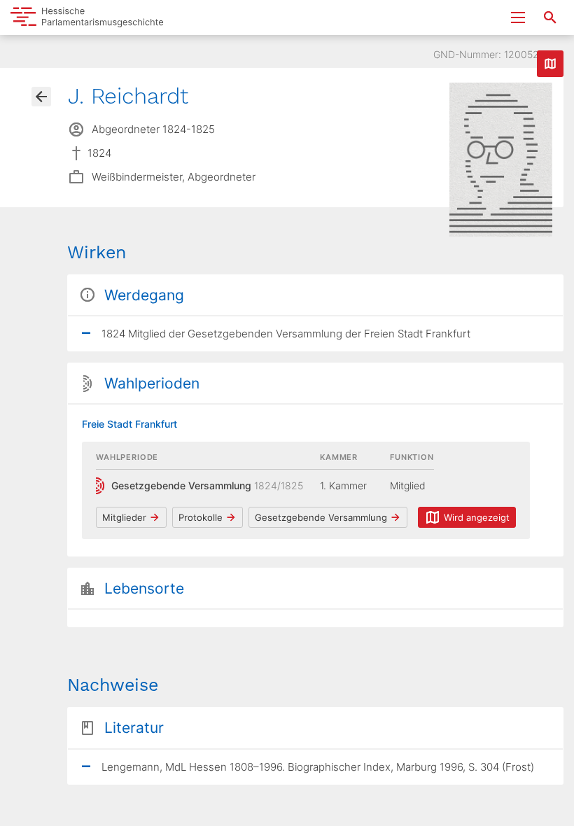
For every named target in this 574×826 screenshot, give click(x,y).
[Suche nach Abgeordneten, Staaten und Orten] (550, 17)
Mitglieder (124, 517)
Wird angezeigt (477, 517)
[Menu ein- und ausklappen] (518, 17)
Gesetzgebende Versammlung (321, 517)
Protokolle (200, 517)
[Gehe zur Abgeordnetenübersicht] (41, 96)
